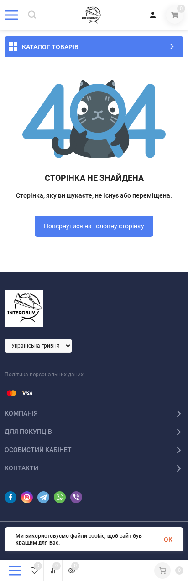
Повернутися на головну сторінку (94, 226)
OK (168, 539)
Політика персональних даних (44, 374)
